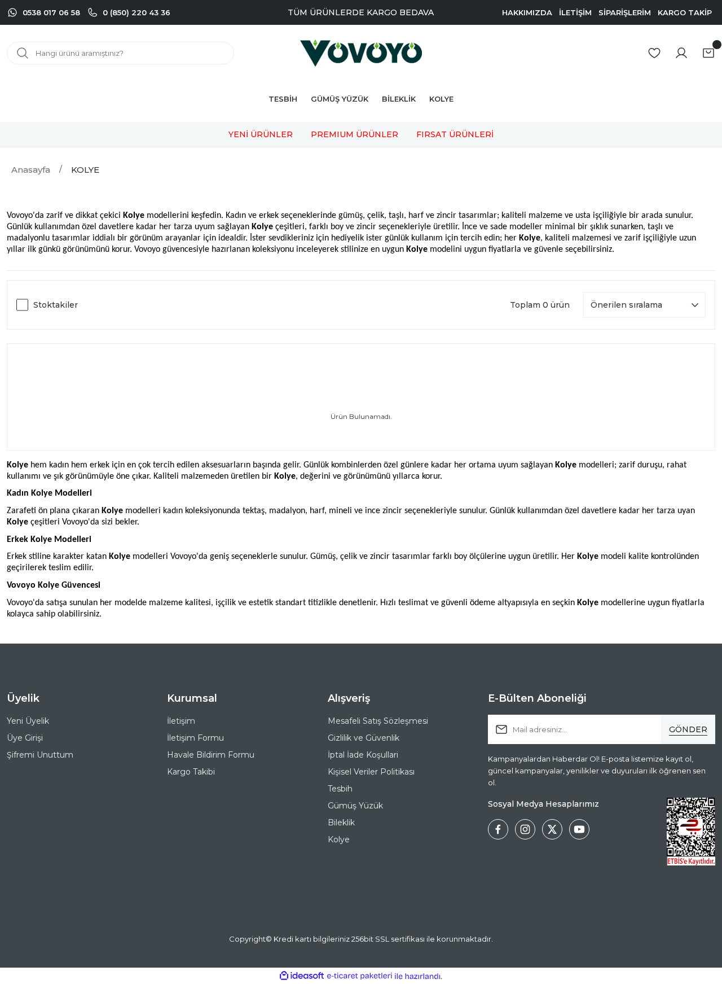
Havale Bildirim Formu (210, 755)
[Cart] (708, 53)
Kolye (339, 839)
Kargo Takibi (191, 772)
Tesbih (340, 789)
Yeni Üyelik (28, 721)
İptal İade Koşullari (363, 755)
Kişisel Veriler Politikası (371, 772)
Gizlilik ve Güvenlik (363, 738)
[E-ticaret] (360, 976)
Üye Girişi (25, 738)
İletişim (181, 721)
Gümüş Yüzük (355, 806)
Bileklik (341, 822)
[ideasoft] (301, 976)
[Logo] (361, 53)
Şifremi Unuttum (40, 755)
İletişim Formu (195, 738)
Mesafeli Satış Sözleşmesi (378, 721)
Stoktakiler (55, 305)
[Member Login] (681, 53)
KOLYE (85, 169)
